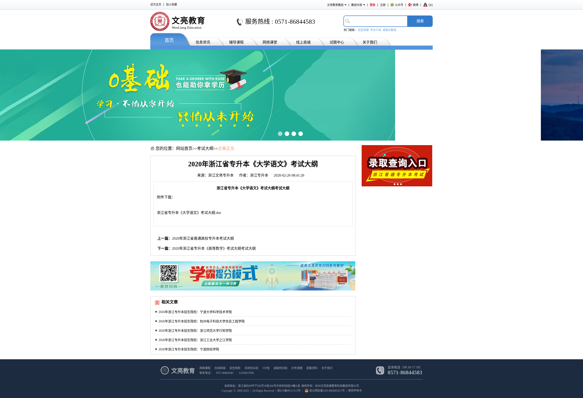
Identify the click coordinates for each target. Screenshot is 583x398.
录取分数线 (389, 30)
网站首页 (184, 148)
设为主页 (155, 4)
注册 (383, 5)
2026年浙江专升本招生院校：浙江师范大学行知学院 (195, 330)
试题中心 (337, 42)
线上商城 (303, 42)
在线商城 (220, 368)
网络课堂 (270, 42)
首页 (169, 40)
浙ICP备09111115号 (289, 390)
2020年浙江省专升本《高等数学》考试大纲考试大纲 (214, 248)
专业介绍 (375, 30)
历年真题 (297, 368)
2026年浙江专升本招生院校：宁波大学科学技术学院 (195, 312)
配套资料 (312, 368)
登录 (372, 5)
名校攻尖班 (251, 368)
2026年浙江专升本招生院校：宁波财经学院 (189, 349)
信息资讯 (203, 42)
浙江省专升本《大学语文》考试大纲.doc (189, 213)
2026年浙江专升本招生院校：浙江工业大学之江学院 (195, 340)
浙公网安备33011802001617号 (327, 390)
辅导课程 (236, 42)
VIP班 (266, 368)
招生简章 (363, 30)
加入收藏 (171, 4)
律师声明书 (355, 390)
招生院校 (235, 368)
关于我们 (370, 42)
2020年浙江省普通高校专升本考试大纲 (203, 238)
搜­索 (420, 21)
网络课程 (204, 368)
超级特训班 (280, 368)
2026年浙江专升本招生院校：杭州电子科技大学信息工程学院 (202, 321)
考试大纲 (205, 148)
